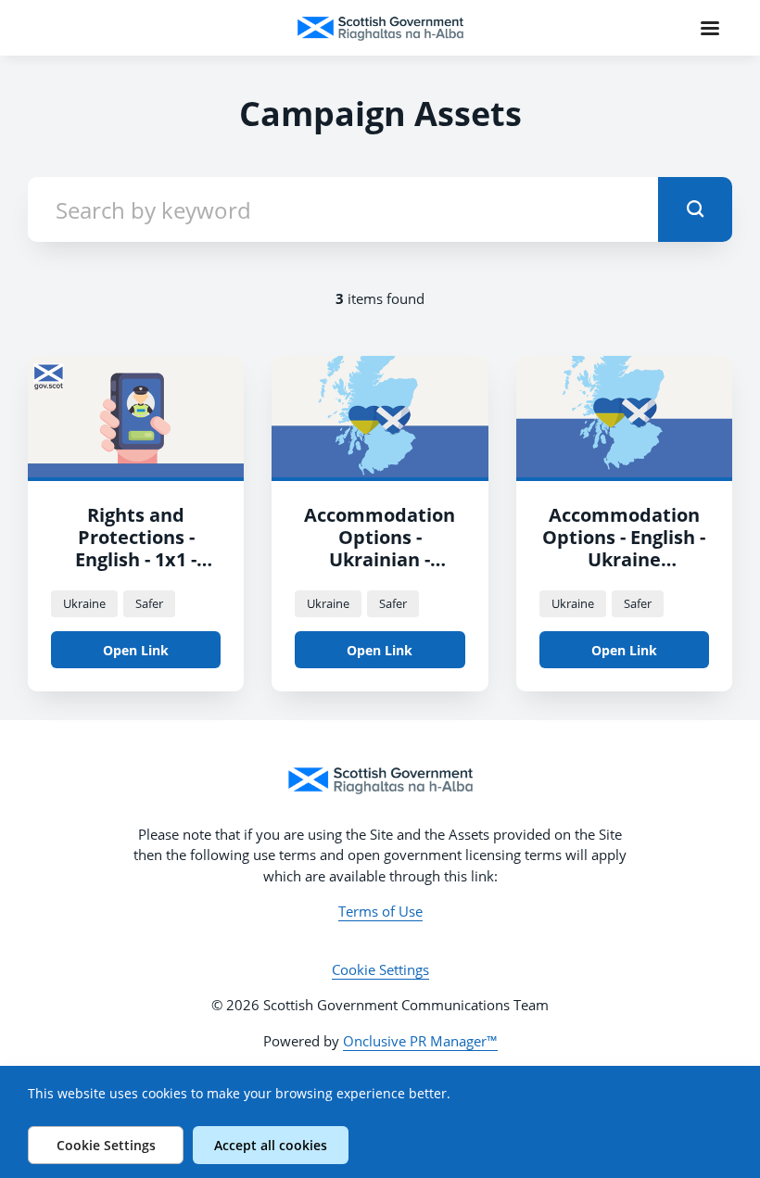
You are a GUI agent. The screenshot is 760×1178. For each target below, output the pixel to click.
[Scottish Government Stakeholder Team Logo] (380, 780)
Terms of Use (380, 911)
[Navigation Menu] (709, 27)
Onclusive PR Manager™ (420, 1041)
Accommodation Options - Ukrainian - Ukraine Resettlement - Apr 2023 (379, 570)
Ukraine (84, 603)
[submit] (695, 209)
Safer (149, 603)
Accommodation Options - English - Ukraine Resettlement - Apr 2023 (623, 559)
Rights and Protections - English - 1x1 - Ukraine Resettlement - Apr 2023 (136, 570)
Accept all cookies (270, 1145)
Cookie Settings (380, 969)
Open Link (136, 650)
